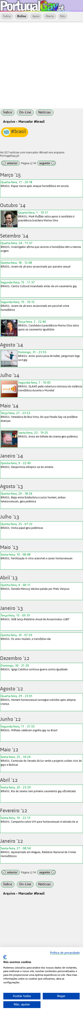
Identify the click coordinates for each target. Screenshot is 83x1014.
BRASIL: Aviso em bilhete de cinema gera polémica (48, 434)
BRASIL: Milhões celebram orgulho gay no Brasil (29, 728)
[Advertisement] (41, 64)
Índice (7, 16)
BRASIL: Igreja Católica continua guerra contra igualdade (34, 667)
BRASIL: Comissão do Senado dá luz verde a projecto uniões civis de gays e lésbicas (41, 760)
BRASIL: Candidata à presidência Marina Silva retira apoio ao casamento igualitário (48, 325)
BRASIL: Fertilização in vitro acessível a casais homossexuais (37, 556)
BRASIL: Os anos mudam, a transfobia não (26, 637)
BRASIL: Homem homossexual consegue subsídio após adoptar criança (38, 699)
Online (21, 16)
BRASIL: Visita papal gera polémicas (22, 526)
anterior (10, 163)
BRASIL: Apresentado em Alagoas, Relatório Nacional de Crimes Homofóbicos (38, 852)
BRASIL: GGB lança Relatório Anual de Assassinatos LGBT (35, 617)
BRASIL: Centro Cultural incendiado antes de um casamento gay (39, 284)
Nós (62, 16)
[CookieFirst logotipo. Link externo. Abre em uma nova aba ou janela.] (5, 957)
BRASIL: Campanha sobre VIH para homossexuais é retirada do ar (39, 819)
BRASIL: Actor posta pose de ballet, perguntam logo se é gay (49, 356)
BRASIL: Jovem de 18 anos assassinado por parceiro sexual (35, 264)
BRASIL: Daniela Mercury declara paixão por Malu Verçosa (35, 586)
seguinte (46, 163)
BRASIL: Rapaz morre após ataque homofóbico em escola (35, 184)
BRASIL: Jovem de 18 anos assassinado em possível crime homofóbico (35, 305)
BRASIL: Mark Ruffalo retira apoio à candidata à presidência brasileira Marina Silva (46, 216)
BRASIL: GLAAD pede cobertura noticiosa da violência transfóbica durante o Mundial (50, 386)
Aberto (50, 16)
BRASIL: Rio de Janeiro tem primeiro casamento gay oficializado (38, 789)
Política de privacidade (65, 952)
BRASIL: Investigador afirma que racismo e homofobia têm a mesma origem (41, 247)
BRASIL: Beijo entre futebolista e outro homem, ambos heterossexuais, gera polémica (33, 497)
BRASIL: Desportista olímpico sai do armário (27, 465)
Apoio (35, 16)
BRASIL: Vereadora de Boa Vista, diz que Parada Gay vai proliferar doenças (39, 416)
